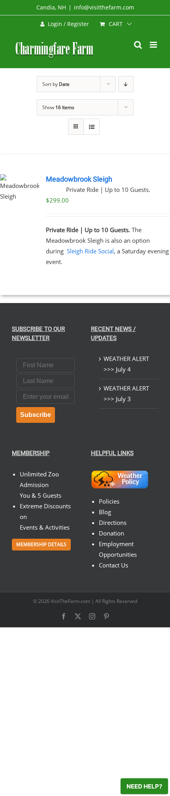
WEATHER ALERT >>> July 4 (126, 364)
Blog (105, 512)
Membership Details (41, 544)
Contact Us (113, 565)
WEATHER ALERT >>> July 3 (126, 393)
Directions (113, 522)
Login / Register (68, 24)
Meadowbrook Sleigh (79, 179)
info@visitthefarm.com (104, 7)
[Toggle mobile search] (138, 45)
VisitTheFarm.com (70, 601)
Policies (109, 501)
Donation (111, 533)
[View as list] (91, 126)
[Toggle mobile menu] (154, 45)
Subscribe (35, 414)
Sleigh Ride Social (90, 251)
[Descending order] (126, 84)
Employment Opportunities (118, 549)
